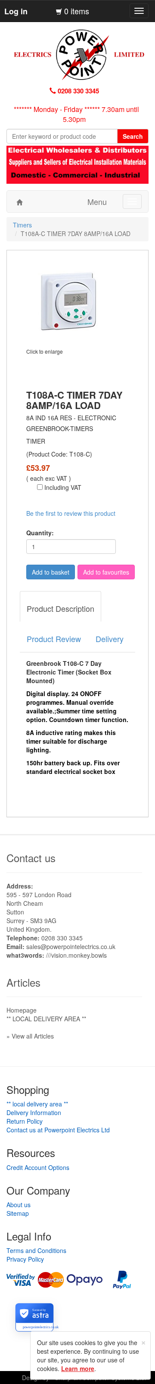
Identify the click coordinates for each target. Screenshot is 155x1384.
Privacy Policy (25, 1259)
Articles (23, 982)
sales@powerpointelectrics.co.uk (70, 946)
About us (18, 1204)
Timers (22, 225)
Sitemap (17, 1213)
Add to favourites (106, 572)
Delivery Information (33, 1112)
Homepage (21, 1010)
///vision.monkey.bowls (76, 955)
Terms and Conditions (36, 1250)
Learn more (77, 1368)
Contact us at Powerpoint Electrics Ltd (58, 1129)
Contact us (31, 857)
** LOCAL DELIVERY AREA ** (46, 1018)
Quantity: (40, 532)
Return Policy (24, 1121)
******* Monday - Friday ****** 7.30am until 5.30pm (76, 114)
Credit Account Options (37, 1167)
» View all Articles (30, 1036)
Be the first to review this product (70, 513)
